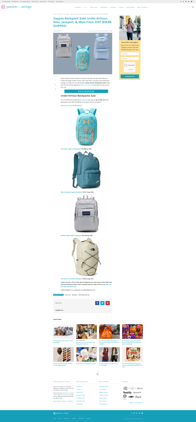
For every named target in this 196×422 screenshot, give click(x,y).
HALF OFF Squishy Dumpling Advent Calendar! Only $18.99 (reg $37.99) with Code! (132, 365)
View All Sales (79, 404)
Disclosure (74, 418)
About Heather (57, 401)
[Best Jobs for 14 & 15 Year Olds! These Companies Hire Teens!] (86, 331)
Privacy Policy (81, 418)
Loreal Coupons (103, 398)
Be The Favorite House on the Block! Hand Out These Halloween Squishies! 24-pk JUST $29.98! (131, 342)
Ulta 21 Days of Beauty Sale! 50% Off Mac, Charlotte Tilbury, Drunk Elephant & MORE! (109, 342)
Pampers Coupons (103, 395)
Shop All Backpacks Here (86, 91)
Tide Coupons (102, 389)
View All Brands (103, 404)
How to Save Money (80, 340)
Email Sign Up (67, 418)
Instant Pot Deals (80, 395)
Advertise (71, 401)
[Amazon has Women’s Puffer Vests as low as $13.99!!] (109, 354)
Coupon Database (59, 1)
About (54, 418)
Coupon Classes (43, 1)
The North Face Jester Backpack (71, 279)
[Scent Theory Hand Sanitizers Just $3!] (86, 354)
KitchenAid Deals (80, 398)
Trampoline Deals (80, 401)
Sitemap (88, 418)
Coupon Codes (68, 294)
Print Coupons (51, 1)
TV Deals (78, 389)
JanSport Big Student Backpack (71, 235)
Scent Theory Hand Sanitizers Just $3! (86, 363)
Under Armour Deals (87, 85)
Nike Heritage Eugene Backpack (71, 192)
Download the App (6, 1)
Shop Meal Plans (15, 1)
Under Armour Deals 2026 (84, 294)
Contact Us (64, 401)
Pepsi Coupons (103, 401)
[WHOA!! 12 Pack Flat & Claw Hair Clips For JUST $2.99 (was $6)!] (63, 354)
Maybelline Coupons (104, 386)
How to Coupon (35, 1)
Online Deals (59, 14)
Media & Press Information (136, 402)
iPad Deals (78, 386)
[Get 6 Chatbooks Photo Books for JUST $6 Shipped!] (63, 331)
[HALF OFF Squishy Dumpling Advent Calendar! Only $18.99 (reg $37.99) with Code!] (132, 354)
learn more (106, 31)
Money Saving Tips (64, 394)
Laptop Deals (79, 392)
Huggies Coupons (103, 392)
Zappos (84, 100)
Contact (59, 418)
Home (54, 14)
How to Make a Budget (25, 1)
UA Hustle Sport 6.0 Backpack (71, 149)
